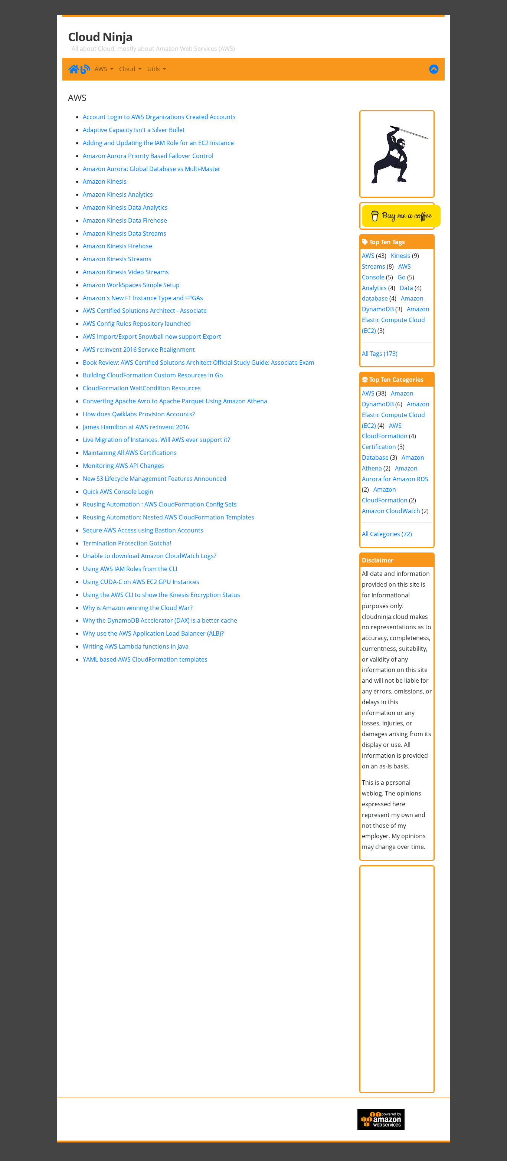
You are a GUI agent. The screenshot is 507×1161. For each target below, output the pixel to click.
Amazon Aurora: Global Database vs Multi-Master (151, 169)
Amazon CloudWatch (391, 511)
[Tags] (434, 69)
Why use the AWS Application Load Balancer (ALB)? (153, 633)
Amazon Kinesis (105, 181)
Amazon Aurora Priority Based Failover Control (148, 156)
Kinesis (400, 256)
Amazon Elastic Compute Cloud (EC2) (395, 320)
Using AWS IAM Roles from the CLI (130, 569)
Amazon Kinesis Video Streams (126, 272)
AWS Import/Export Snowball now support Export (152, 336)
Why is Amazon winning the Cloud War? (138, 608)
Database (375, 457)
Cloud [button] (128, 69)
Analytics (374, 288)
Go (402, 277)
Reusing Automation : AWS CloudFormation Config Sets (160, 504)
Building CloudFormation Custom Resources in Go (153, 375)
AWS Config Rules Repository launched (137, 323)
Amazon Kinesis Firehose (117, 246)
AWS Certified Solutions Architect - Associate (145, 310)
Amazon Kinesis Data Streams (124, 233)
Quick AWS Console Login (118, 492)
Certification (379, 447)
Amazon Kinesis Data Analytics (125, 207)
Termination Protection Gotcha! (127, 543)
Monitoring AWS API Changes (123, 466)
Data (406, 288)
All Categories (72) (387, 534)
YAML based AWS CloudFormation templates (145, 659)
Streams (373, 266)
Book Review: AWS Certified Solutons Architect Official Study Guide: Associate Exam (198, 362)
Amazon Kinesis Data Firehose (125, 220)
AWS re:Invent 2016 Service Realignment (139, 349)
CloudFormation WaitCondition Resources (142, 388)
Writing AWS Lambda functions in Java (136, 646)
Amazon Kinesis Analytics (118, 194)
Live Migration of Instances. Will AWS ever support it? (156, 440)
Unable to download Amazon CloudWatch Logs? (149, 556)
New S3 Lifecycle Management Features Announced (154, 479)
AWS (368, 256)
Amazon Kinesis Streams (117, 259)
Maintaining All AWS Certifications (130, 453)
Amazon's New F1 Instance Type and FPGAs (143, 298)
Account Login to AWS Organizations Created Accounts (159, 117)
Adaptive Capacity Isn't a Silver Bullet (134, 130)
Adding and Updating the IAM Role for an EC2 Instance (158, 143)
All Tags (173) (380, 354)
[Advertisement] (397, 979)
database (375, 298)
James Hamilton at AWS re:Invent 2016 (136, 427)
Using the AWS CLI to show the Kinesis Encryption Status (161, 595)
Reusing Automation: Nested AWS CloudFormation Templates (168, 517)
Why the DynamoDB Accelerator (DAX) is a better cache (160, 620)
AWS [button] (102, 69)
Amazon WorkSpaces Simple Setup (131, 285)
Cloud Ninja (100, 37)
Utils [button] (154, 69)
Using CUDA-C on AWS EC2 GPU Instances (141, 582)
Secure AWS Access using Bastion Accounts (143, 530)
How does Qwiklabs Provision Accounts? (139, 414)
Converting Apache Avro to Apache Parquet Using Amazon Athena (175, 401)
